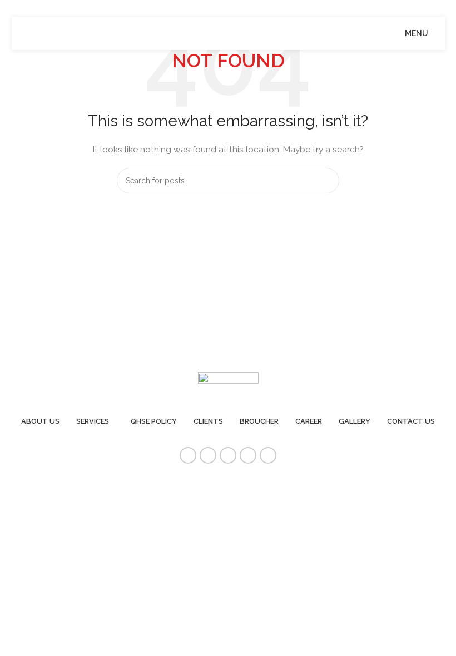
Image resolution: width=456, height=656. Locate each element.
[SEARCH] (326, 180)
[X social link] (208, 455)
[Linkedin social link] (248, 455)
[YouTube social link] (228, 455)
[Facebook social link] (188, 455)
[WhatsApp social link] (268, 455)
